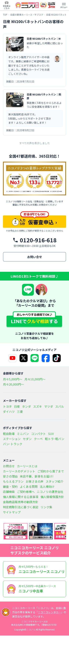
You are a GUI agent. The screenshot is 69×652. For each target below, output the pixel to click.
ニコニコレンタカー (49, 612)
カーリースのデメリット (19, 471)
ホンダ (26, 406)
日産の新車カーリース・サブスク (26, 14)
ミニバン (23, 433)
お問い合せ (34, 257)
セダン (27, 439)
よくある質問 (29, 486)
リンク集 (46, 507)
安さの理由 (10, 476)
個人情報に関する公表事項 (20, 497)
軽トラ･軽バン (54, 439)
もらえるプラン (13, 481)
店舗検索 (9, 491)
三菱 (20, 411)
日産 (17, 406)
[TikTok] (57, 358)
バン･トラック (12, 444)
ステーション (12, 439)
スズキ (37, 406)
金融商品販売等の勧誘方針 (20, 502)
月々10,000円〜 (34, 379)
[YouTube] (12, 358)
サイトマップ (12, 512)
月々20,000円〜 (13, 384)
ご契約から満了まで (50, 471)
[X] (24, 358)
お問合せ (9, 466)
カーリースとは (27, 466)
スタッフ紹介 (54, 481)
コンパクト (38, 433)
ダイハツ (9, 411)
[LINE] (35, 358)
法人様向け (47, 486)
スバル (59, 406)
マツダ (48, 406)
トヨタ (7, 406)
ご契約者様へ (26, 491)
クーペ (38, 439)
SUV (51, 433)
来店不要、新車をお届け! (36, 476)
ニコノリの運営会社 (50, 491)
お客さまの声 (34, 481)
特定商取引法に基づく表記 (20, 507)
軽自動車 (9, 433)
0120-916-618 (38, 240)
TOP (5, 14)
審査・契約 (10, 486)
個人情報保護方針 (52, 497)
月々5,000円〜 (12, 379)
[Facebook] (46, 358)
